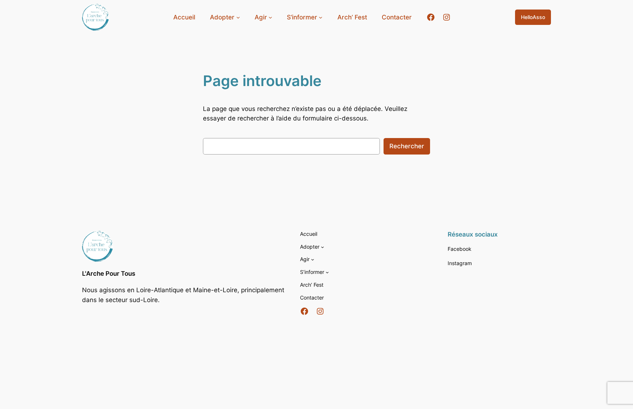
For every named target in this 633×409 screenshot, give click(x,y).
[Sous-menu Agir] (312, 259)
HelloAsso (533, 17)
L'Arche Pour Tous (108, 273)
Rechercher (406, 146)
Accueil (184, 17)
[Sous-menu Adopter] (322, 247)
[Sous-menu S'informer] (327, 272)
